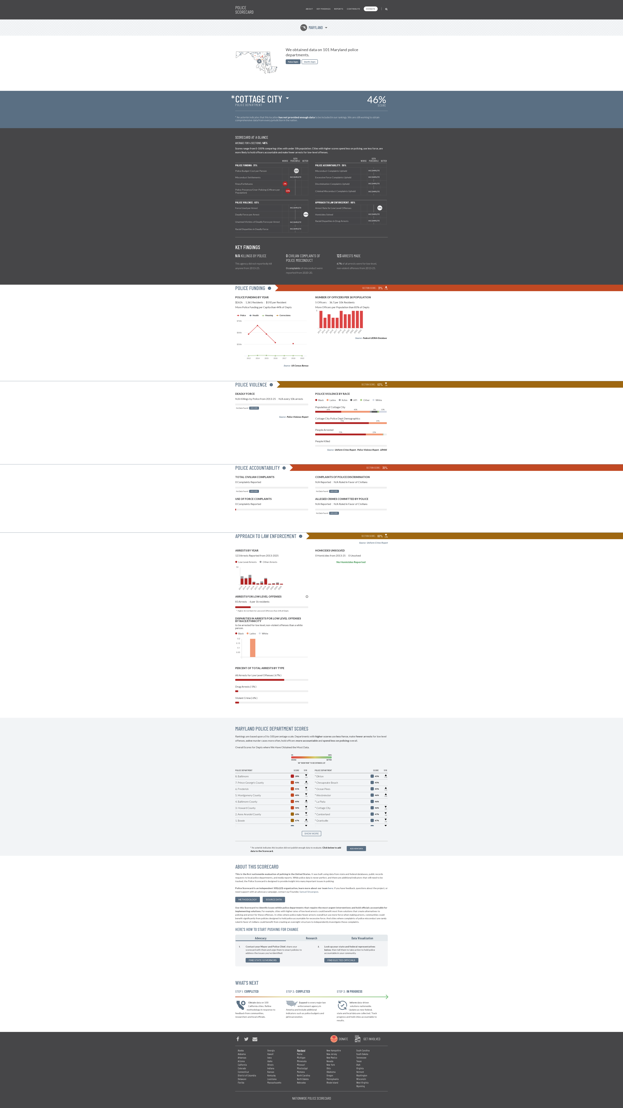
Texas (359, 1061)
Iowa (269, 1057)
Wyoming (360, 1086)
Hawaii (270, 1053)
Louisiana (271, 1078)
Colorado (242, 1068)
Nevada (330, 1061)
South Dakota (362, 1053)
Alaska (241, 1050)
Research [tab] (311, 938)
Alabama (242, 1053)
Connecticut (243, 1071)
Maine (299, 1053)
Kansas (270, 1071)
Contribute (353, 9)
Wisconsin (361, 1078)
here (330, 888)
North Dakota (303, 1078)
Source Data (274, 899)
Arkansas (242, 1057)
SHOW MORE (311, 833)
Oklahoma (331, 1071)
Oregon (330, 1075)
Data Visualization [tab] (362, 938)
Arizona (241, 1061)
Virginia (360, 1068)
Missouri (301, 1064)
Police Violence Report (297, 417)
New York (331, 1064)
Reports (338, 9)
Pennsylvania (333, 1078)
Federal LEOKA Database (375, 338)
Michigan (301, 1057)
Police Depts (293, 61)
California (242, 1064)
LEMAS (383, 449)
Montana (301, 1071)
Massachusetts (274, 1082)
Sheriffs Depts (310, 61)
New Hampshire (334, 1050)
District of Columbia (247, 1075)
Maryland (312, 27)
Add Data (254, 408)
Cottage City (258, 98)
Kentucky (271, 1075)
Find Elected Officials (341, 960)
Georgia (271, 1050)
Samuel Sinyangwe (308, 891)
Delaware (242, 1078)
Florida (241, 1082)
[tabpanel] (311, 953)
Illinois (270, 1064)
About (309, 9)
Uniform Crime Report (345, 449)
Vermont (360, 1071)
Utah (358, 1064)
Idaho (269, 1061)
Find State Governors (263, 960)
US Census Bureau (299, 365)
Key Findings (323, 9)
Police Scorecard (244, 9)
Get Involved (371, 1039)
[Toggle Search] (386, 9)
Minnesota (301, 1061)
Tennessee (361, 1057)
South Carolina (363, 1050)
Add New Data (356, 849)
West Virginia (362, 1082)
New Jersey (332, 1053)
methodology (247, 899)
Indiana (270, 1068)
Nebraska (301, 1082)
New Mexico (332, 1057)
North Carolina (303, 1075)
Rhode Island (332, 1082)
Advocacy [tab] (260, 938)
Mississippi (302, 1068)
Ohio (329, 1068)
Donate (370, 9)
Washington (361, 1075)
